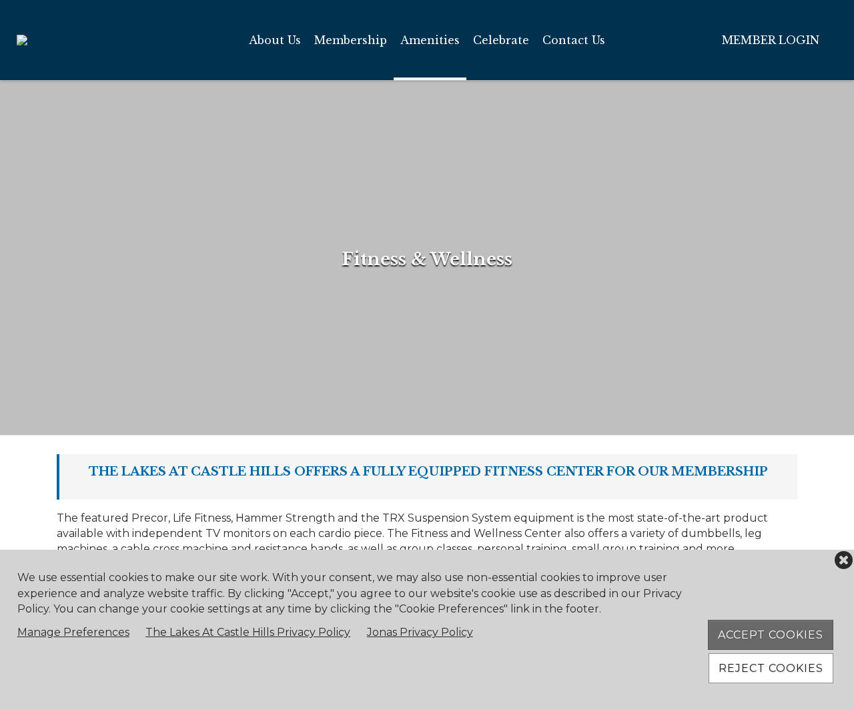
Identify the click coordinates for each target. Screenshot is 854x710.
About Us (275, 40)
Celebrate (501, 40)
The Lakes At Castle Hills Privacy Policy (247, 632)
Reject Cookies (771, 668)
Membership (350, 40)
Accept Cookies (770, 635)
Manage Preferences (73, 632)
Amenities (430, 40)
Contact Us (573, 40)
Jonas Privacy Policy (420, 632)
